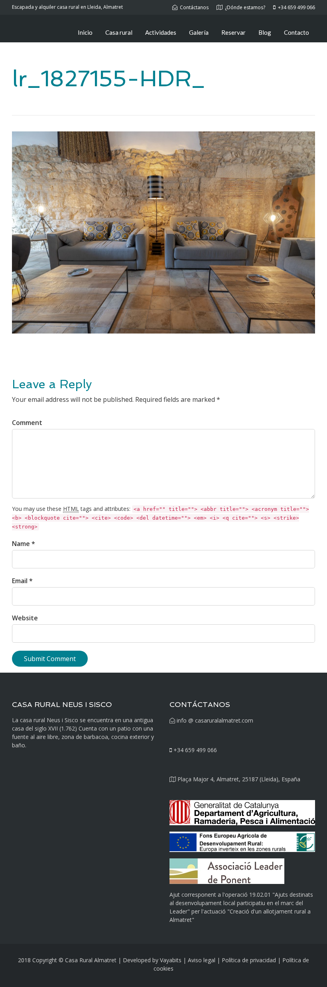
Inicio (85, 32)
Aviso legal (201, 960)
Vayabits (170, 960)
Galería (199, 32)
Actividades (160, 32)
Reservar (233, 32)
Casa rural (118, 32)
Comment (27, 422)
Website (25, 618)
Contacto (296, 32)
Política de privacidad (249, 960)
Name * (23, 543)
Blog (264, 32)
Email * (22, 580)
